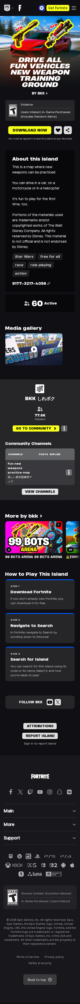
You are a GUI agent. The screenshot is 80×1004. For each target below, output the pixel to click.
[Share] (68, 130)
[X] (58, 702)
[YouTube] (50, 702)
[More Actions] (64, 428)
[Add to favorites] (58, 130)
